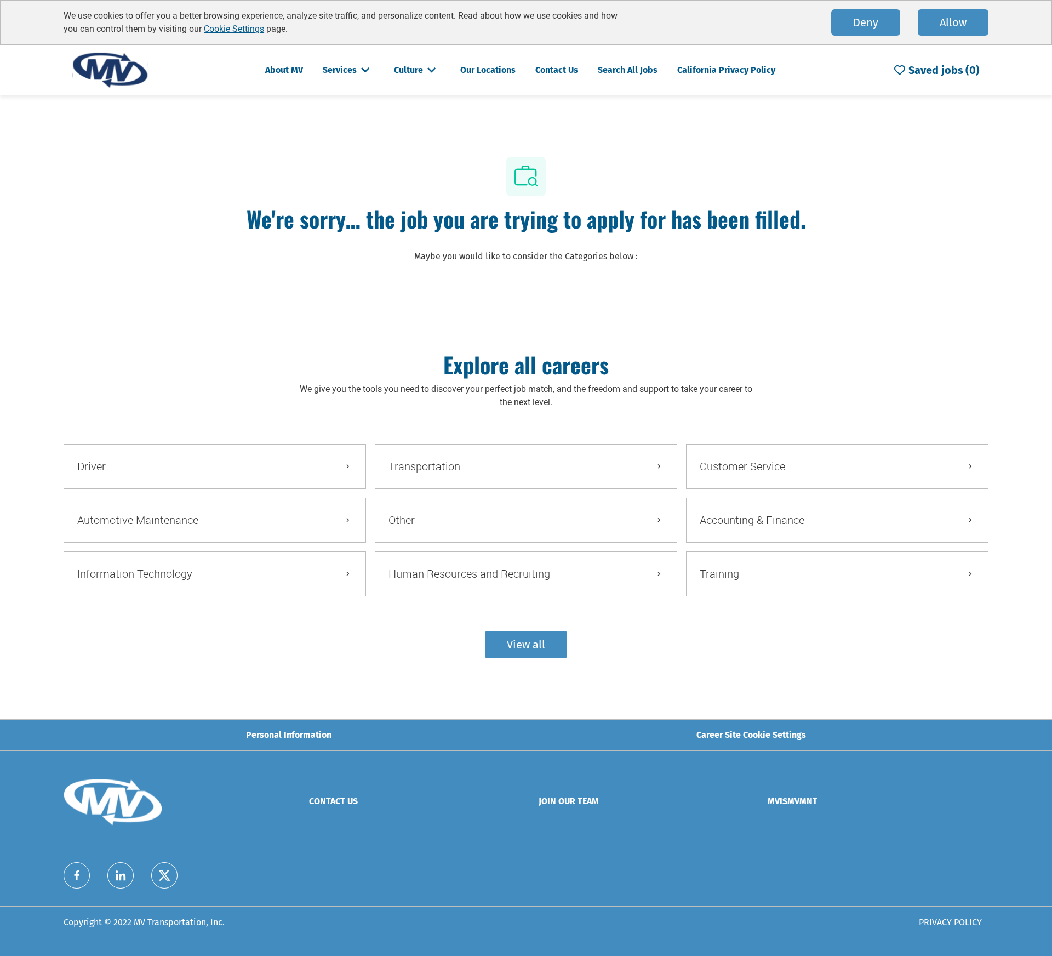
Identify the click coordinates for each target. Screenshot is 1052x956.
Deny (865, 22)
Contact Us (556, 70)
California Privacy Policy (726, 70)
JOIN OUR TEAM (569, 801)
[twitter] (164, 875)
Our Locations (488, 70)
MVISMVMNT (792, 801)
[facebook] (77, 875)
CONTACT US (333, 801)
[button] (526, 644)
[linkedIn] (120, 875)
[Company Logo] (110, 69)
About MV (284, 70)
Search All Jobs (628, 70)
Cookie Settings (234, 29)
